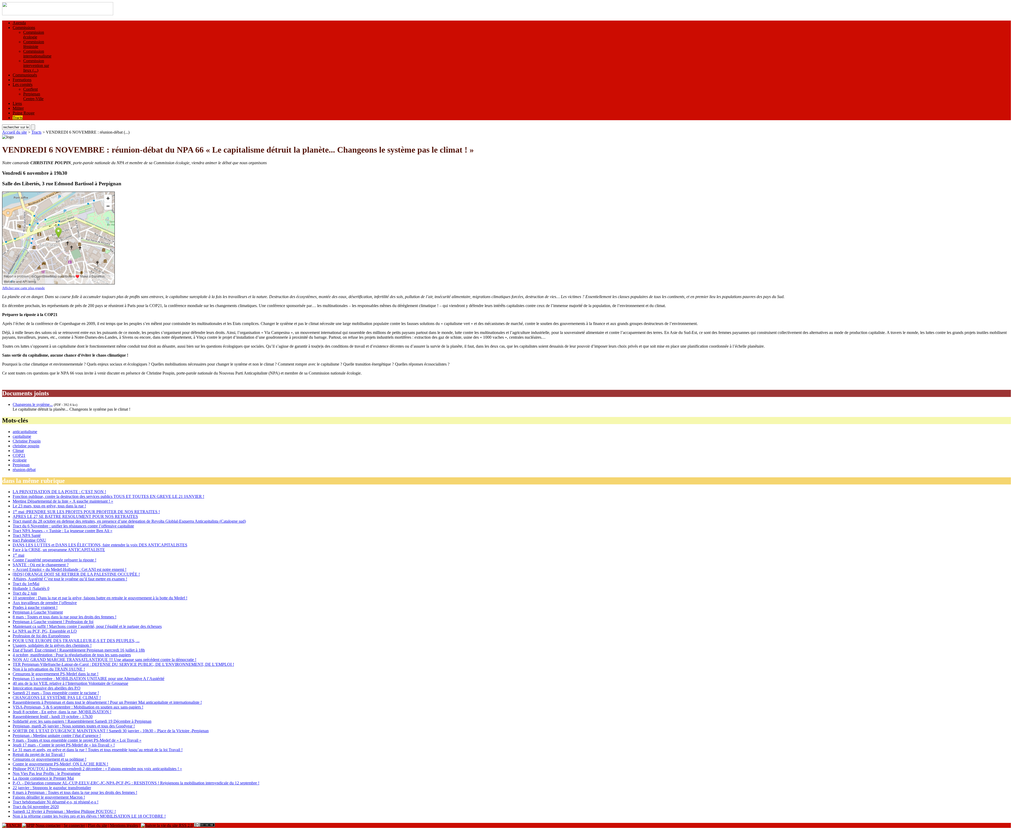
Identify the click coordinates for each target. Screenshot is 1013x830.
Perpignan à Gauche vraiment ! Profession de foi (53, 621)
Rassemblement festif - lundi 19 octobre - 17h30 (53, 716)
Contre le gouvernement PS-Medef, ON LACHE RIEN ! (60, 764)
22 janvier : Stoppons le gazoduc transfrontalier (52, 787)
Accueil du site (14, 132)
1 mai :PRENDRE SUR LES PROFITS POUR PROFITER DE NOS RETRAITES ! (86, 511)
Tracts (18, 117)
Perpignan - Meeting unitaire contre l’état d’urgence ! (57, 735)
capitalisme (22, 436)
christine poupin (26, 446)
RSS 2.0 (185, 825)
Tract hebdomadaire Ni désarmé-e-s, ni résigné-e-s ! (55, 802)
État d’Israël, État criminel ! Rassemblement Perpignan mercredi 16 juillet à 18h (79, 650)
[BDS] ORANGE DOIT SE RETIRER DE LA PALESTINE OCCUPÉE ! (76, 574)
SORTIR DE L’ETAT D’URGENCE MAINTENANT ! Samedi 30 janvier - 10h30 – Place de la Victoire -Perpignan (111, 731)
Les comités (22, 84)
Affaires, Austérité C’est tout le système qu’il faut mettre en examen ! (70, 579)
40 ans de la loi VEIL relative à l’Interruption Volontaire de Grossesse (70, 683)
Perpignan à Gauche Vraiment (38, 612)
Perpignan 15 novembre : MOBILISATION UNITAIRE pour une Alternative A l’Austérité (88, 678)
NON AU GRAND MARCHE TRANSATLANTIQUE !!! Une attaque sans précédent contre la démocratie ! (104, 659)
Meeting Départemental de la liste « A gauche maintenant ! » (63, 501)
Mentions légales (124, 825)
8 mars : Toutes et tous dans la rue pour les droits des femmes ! (64, 617)
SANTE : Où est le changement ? (41, 564)
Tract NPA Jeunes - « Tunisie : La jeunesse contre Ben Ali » (62, 530)
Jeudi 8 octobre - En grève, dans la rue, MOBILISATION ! (62, 712)
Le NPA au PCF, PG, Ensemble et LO (45, 631)
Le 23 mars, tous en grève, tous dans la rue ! (49, 506)
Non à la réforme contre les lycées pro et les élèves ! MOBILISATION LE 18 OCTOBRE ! (89, 816)
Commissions (24, 27)
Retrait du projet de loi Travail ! (39, 754)
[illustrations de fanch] (11, 825)
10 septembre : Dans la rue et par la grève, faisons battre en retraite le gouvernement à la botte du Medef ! (100, 598)
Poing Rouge (24, 113)
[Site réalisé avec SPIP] (28, 825)
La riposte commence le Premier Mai (43, 778)
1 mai (18, 555)
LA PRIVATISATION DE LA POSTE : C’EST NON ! (59, 491)
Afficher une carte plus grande (23, 288)
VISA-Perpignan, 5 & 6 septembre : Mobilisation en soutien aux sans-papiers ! (78, 707)
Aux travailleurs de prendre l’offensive (45, 602)
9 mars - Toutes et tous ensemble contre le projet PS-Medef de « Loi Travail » (77, 740)
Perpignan (21, 465)
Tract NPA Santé (27, 535)
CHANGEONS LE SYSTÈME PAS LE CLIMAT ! (57, 697)
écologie (20, 460)
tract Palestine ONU (29, 540)
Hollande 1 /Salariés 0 (31, 588)
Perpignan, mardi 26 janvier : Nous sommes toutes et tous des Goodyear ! (74, 726)
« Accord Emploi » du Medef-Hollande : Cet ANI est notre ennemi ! (69, 569)
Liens (17, 103)
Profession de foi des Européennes (41, 636)
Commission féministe (33, 44)
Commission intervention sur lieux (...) (36, 65)
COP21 (19, 455)
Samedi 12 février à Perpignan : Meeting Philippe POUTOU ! (64, 811)
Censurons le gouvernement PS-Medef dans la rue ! (55, 674)
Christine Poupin (27, 441)
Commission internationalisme (37, 53)
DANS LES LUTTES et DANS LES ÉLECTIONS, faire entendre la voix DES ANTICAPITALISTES (100, 545)
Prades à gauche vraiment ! (35, 607)
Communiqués (25, 75)
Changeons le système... (33, 404)
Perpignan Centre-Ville (33, 96)
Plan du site (97, 825)
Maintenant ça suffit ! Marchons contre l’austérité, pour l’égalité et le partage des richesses (87, 626)
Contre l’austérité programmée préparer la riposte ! (54, 560)
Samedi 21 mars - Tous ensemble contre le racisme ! (56, 693)
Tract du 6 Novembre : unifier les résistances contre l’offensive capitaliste (73, 526)
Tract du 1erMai (26, 583)
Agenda (19, 23)
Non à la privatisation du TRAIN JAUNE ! (49, 669)
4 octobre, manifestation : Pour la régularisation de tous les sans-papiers (72, 655)
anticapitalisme (25, 431)
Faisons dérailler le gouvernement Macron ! (49, 797)
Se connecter (74, 825)
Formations (22, 79)
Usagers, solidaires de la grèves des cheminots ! (52, 645)
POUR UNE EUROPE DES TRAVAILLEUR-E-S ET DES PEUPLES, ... (76, 640)
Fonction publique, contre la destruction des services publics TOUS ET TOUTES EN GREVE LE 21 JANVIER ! (108, 496)
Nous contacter (48, 825)
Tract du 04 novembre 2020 (36, 806)
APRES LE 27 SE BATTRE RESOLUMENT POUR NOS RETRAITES (75, 516)
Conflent (30, 89)
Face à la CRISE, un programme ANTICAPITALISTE (59, 549)
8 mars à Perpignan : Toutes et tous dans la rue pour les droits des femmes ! (75, 792)
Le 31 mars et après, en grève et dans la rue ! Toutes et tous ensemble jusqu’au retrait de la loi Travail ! (98, 750)
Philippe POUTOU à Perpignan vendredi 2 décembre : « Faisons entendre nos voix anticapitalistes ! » (97, 768)
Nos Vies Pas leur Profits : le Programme (46, 773)
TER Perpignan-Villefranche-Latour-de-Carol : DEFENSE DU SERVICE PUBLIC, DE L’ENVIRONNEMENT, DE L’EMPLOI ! (123, 664)
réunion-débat (24, 469)
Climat (18, 450)
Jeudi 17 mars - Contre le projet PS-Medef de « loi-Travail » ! (64, 745)
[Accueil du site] (57, 14)
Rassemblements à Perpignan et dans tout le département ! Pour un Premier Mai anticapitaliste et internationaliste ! (107, 702)
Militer (18, 108)
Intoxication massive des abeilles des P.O (46, 688)
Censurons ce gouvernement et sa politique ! (49, 759)
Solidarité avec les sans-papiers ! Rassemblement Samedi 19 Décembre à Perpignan (82, 721)
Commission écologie (33, 34)
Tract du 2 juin (25, 593)
